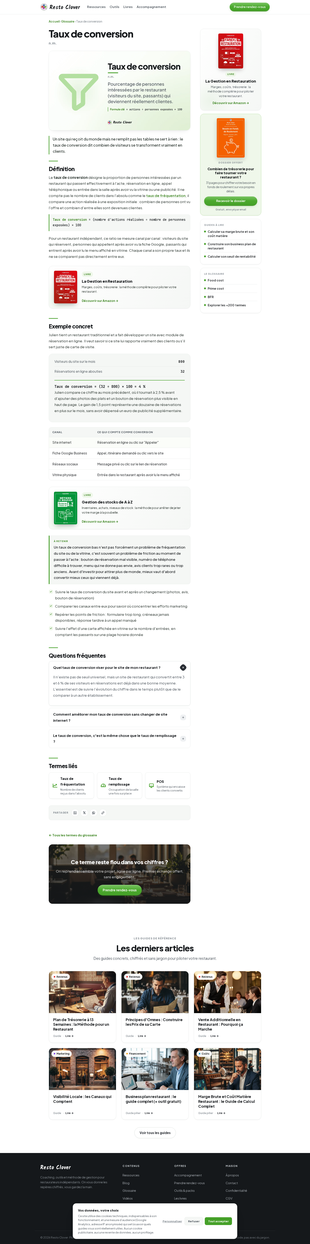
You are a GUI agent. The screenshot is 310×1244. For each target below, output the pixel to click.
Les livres (180, 1198)
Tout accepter (218, 1221)
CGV (229, 1198)
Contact (232, 1183)
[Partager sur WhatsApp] (93, 813)
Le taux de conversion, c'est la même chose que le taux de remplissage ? (115, 738)
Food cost (216, 280)
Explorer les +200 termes (227, 305)
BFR (211, 297)
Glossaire (67, 21)
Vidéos (128, 1198)
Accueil (54, 21)
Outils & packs (184, 1190)
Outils (114, 7)
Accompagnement (151, 7)
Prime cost (216, 288)
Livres (128, 7)
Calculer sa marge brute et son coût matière (231, 234)
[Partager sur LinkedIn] (75, 813)
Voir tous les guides (155, 1133)
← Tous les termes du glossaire (73, 835)
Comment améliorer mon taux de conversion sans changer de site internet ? (110, 717)
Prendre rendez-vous (120, 890)
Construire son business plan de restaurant (232, 246)
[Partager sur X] (84, 813)
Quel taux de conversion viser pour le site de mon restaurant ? (106, 667)
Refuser (193, 1221)
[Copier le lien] (103, 813)
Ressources (96, 7)
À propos (232, 1175)
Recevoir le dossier (230, 201)
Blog (126, 1183)
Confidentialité (236, 1190)
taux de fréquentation (166, 195)
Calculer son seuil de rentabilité (232, 256)
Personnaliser (172, 1221)
